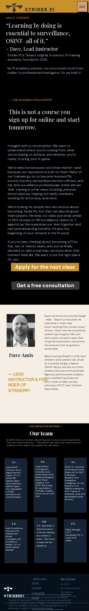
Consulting (38, 593)
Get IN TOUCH (68, 579)
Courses (36, 587)
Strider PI (40, 9)
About (35, 598)
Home (35, 583)
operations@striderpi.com (70, 588)
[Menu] (82, 6)
